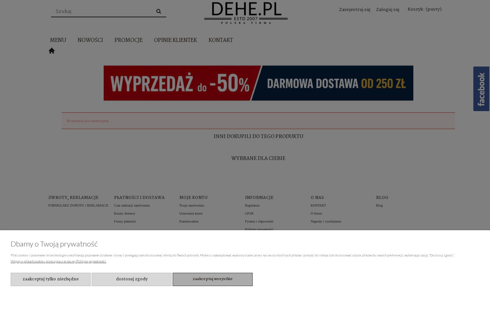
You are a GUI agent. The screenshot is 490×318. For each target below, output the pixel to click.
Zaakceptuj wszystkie (213, 279)
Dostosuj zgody (132, 279)
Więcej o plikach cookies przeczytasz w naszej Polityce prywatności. (58, 261)
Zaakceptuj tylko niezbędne (51, 279)
